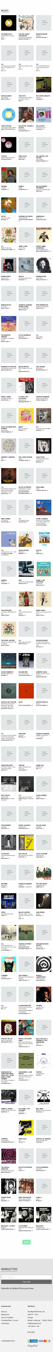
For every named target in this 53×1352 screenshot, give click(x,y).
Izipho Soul (21, 159)
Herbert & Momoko (8, 457)
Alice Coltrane (41, 854)
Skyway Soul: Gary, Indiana (25, 797)
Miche (21, 427)
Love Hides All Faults (24, 520)
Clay (2, 458)
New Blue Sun (39, 767)
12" (47, 279)
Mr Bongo (3, 219)
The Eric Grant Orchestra (24, 35)
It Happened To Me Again (42, 306)
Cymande (4, 975)
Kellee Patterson (25, 1167)
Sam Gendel (40, 912)
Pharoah (21, 885)
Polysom (21, 249)
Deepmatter (22, 279)
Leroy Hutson (6, 126)
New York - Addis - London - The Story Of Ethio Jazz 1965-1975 (26, 915)
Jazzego (3, 887)
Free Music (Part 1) (41, 885)
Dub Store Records (23, 39)
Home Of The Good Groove (8, 129)
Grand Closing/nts (23, 1013)
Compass (4, 1139)
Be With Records (23, 828)
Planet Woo (22, 857)
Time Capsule (22, 770)
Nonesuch (38, 915)
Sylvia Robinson (25, 335)
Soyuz (3, 216)
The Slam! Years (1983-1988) (8, 1110)
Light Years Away (40, 978)
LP (29, 39)
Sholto (21, 276)
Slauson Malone (25, 1005)
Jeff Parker (23, 975)
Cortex (39, 1072)
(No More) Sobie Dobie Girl (8, 157)
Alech (37, 552)
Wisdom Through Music (42, 398)
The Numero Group (23, 460)
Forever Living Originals (25, 705)
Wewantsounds (23, 338)
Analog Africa (4, 493)
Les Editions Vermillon (7, 553)
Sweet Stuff (21, 336)
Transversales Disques (24, 675)
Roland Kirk (23, 672)
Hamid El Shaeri (7, 1109)
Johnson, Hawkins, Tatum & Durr (25, 306)
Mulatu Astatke (24, 912)
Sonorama (21, 1113)
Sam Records (39, 948)
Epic (37, 768)
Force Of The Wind (5, 218)
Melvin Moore (24, 367)
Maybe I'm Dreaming (6, 248)
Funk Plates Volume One (7, 914)
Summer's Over (5, 278)
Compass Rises (5, 1140)
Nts (2, 1009)
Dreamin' (38, 797)
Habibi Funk (39, 553)
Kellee (20, 1169)
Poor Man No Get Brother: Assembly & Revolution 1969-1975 (43, 643)
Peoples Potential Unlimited (26, 219)
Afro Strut (38, 647)
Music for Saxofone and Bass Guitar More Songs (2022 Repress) (26, 1077)
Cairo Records (4, 400)
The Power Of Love (41, 127)
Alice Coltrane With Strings (8, 428)
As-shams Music (5, 950)
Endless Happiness (41, 161)
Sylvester (5, 854)
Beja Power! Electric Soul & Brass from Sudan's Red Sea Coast (26, 1043)
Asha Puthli (40, 457)
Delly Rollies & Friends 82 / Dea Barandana (42, 1040)
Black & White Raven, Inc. (42, 251)
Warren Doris (41, 276)
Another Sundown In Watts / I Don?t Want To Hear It (26, 98)
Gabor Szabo (6, 1197)
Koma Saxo (22, 1139)
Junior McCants (7, 765)
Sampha (4, 580)
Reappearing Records (6, 740)
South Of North (40, 980)
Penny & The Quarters (40, 581)
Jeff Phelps (5, 795)
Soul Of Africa (39, 159)
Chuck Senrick (41, 795)
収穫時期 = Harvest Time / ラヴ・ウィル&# (43, 736)
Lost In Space (39, 278)
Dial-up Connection (41, 219)
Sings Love (21, 552)
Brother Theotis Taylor (6, 1040)
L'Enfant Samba (40, 1073)
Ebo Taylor (23, 854)
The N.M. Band (41, 825)
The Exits (22, 96)
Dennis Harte (6, 276)
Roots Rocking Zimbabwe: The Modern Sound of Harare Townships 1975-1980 (8, 490)
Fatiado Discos (22, 189)
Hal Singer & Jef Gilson (42, 157)
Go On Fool (4, 306)
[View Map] (31, 1332)
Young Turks (4, 583)
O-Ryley (4, 156)
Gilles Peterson (25, 487)
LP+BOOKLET (5, 555)
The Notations (6, 610)
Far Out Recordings (41, 705)
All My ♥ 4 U (39, 218)
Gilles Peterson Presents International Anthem (25, 489)
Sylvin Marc (23, 1226)
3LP (40, 768)
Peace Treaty (39, 947)
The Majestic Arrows (6, 336)
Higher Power (22, 157)
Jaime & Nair (23, 246)
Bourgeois (3, 885)
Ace (2, 70)
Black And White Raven (42, 249)
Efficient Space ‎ (5, 279)
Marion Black (6, 305)
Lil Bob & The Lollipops (23, 397)
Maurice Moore (41, 34)
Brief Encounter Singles (24, 1199)
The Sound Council (6, 159)
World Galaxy (4, 430)
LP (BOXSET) (28, 887)
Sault (21, 702)
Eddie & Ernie (6, 397)
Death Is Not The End (8, 702)
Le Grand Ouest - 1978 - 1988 (8, 552)
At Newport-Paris (40, 1227)
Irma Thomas (5, 519)
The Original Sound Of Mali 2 (43, 428)
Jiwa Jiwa (38, 1045)
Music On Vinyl (5, 99)
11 (19, 703)
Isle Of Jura (39, 828)
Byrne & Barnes (42, 519)
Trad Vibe (38, 1075)
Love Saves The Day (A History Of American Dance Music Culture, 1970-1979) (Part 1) (8, 737)
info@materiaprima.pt (34, 1323)
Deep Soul (3, 770)
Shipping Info (5, 1314)
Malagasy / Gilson (8, 1226)
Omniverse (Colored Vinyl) (7, 1170)
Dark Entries (4, 858)
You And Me (39, 583)
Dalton (38, 550)
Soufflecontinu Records (7, 1229)
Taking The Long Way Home (43, 189)
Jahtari (3, 915)
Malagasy (3, 1227)
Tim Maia (4, 186)
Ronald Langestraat (41, 976)
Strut (2, 460)
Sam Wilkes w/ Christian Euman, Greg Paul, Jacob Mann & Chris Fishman (7, 1075)
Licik (37, 1043)
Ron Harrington (42, 305)
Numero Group (5, 308)
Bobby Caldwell (25, 825)
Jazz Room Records (41, 490)
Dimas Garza (40, 610)
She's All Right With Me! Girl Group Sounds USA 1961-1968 (43, 67)
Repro (2, 39)
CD (42, 646)
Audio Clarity (39, 857)
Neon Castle (39, 336)
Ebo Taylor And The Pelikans (26, 855)
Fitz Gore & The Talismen (24, 1109)
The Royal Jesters (8, 640)
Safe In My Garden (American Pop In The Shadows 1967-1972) (8, 67)
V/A (2, 64)
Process (3, 582)
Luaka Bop (39, 738)
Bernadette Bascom (8, 367)
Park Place (23, 156)
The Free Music (41, 884)
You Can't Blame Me (24, 308)
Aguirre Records (23, 980)
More (26, 1242)
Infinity (37, 489)
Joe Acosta (40, 126)
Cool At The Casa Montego (25, 37)
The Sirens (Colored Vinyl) (25, 278)
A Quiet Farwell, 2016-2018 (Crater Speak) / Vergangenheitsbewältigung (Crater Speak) (26, 1009)
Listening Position (23, 131)
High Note (21, 553)
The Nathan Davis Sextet (42, 944)
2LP (5, 70)
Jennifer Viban (41, 672)
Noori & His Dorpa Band (25, 1039)
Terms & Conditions (7, 1317)
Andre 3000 (40, 765)
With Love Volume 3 (23, 428)
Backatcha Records (41, 37)
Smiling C (38, 338)
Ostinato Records (23, 1046)
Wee (20, 580)
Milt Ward (39, 1109)
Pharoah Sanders (42, 397)
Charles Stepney (25, 944)
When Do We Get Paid (41, 1140)
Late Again (4, 827)
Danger (20, 458)
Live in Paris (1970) (23, 673)
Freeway (38, 35)
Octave (21, 1170)
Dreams (3, 1199)
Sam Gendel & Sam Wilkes (25, 1073)
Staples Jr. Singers (43, 1139)
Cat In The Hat (22, 827)
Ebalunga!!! (4, 1201)
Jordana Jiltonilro (26, 216)
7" (5, 39)
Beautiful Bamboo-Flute (7, 673)
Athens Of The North (24, 1201)
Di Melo (21, 186)
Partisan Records (5, 978)
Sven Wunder (6, 825)
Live (20, 1140)
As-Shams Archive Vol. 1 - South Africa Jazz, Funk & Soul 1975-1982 (8, 947)
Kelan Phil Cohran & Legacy (26, 127)
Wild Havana (40, 367)
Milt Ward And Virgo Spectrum (43, 1110)
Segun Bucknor (42, 640)
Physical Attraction (23, 218)
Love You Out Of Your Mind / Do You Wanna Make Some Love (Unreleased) (43, 522)
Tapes (3, 912)
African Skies (22, 129)
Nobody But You (23, 400)
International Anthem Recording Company (24, 492)
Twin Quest (39, 1112)
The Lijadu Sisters (25, 457)
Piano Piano (4, 828)
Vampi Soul (39, 99)
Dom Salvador (6, 96)
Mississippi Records (24, 402)
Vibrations (38, 97)
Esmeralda (40, 216)
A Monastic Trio (40, 855)
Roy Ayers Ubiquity (43, 96)
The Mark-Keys (6, 34)
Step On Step (22, 945)
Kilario (37, 1199)
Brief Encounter (25, 1197)
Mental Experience (41, 370)
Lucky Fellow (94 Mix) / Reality (8, 127)
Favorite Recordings (41, 525)
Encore (38, 703)
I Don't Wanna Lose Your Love (8, 368)
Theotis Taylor (6, 1039)
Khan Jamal (40, 487)
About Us (4, 1311)
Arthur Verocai (42, 702)
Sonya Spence (24, 550)
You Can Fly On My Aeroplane (26, 582)
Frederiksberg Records (7, 1142)
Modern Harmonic (5, 1172)
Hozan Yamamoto (7, 672)
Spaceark (22, 734)
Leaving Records (5, 1083)
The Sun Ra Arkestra (5, 1168)
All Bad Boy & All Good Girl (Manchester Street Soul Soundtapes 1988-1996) (8, 705)
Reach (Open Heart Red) (25, 642)
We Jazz (21, 1142)
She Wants (39, 827)
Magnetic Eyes (4, 797)
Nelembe (4, 884)
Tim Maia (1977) (40, 1007)
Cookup (38, 914)
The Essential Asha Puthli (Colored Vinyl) (42, 459)
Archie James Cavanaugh (41, 247)
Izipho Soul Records (6, 370)
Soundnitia (21, 1112)
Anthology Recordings (7, 249)
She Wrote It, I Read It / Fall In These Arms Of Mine (8, 767)
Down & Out (4, 1007)
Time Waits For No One (7, 398)
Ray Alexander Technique (41, 187)
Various (21, 765)
